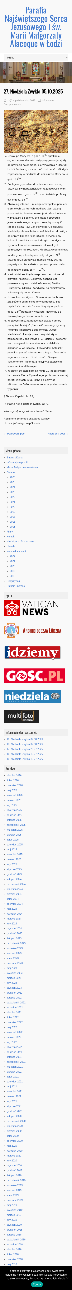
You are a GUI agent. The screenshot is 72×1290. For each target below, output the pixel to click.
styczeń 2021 (14, 1106)
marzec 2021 (14, 1096)
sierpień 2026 (14, 775)
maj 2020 (12, 1145)
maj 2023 (12, 968)
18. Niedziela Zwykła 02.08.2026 (25, 744)
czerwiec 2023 (15, 963)
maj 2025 (12, 849)
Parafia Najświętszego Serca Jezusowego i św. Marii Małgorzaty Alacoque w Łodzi (36, 26)
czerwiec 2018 (15, 1259)
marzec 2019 (14, 1214)
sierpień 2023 (14, 953)
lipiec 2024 (13, 898)
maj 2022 (12, 1027)
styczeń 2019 (14, 1224)
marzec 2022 (14, 1037)
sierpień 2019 (14, 1190)
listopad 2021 (14, 1056)
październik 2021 (16, 1061)
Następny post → (57, 433)
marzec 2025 (14, 859)
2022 (12, 497)
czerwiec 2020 (15, 1140)
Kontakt (11, 536)
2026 (12, 477)
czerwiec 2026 (15, 785)
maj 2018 (12, 1264)
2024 (12, 487)
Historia (11, 546)
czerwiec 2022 (15, 1022)
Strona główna (14, 457)
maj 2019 (12, 1205)
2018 (12, 516)
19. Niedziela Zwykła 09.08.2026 (25, 739)
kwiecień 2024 (14, 913)
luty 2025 (12, 864)
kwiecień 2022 (14, 1032)
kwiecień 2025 (14, 854)
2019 (12, 511)
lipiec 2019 (13, 1195)
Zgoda (37, 1284)
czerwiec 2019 (15, 1200)
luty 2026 (12, 805)
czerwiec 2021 (15, 1081)
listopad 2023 (14, 938)
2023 (12, 492)
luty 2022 (12, 1042)
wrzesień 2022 (15, 1007)
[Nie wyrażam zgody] (67, 1278)
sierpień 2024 (14, 894)
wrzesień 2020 (15, 1126)
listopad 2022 (14, 997)
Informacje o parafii (17, 462)
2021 (12, 502)
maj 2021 (12, 1086)
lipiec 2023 (13, 958)
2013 (12, 526)
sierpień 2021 (14, 1071)
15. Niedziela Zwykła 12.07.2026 (25, 759)
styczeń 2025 (14, 869)
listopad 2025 (14, 819)
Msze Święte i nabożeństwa (22, 467)
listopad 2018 (14, 1234)
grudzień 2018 (14, 1229)
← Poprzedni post (14, 433)
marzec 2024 (14, 918)
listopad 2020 (14, 1116)
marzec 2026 (14, 800)
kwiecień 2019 (14, 1210)
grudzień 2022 (14, 992)
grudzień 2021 (14, 1052)
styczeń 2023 (14, 987)
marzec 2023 (14, 977)
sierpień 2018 (14, 1249)
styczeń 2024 (14, 928)
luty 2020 (12, 1160)
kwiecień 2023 (14, 973)
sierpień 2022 (14, 1012)
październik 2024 (16, 884)
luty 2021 (12, 1101)
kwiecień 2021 (14, 1091)
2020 (12, 507)
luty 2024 (12, 923)
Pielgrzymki (13, 581)
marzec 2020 (14, 1155)
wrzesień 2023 (15, 948)
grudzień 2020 (14, 1111)
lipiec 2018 (13, 1254)
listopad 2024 (14, 879)
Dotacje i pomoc (16, 586)
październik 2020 (16, 1121)
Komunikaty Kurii (16, 551)
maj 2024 (12, 908)
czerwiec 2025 (15, 844)
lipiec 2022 (13, 1017)
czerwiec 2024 (15, 903)
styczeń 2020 (14, 1165)
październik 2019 (16, 1180)
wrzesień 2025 (15, 829)
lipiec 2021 (13, 1076)
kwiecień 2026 (14, 795)
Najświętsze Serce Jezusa (21, 541)
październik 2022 (16, 1002)
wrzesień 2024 (15, 889)
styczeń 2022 (14, 1047)
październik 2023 (16, 943)
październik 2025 (16, 824)
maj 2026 (12, 790)
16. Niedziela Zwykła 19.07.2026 (25, 754)
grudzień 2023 (14, 933)
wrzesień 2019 (15, 1185)
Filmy (10, 531)
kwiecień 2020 (14, 1150)
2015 (12, 521)
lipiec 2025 (13, 839)
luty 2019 (12, 1219)
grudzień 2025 (14, 815)
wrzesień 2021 (15, 1066)
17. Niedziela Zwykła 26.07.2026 (25, 749)
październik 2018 (16, 1239)
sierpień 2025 (14, 834)
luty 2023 (12, 982)
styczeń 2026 (14, 810)
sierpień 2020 (14, 1131)
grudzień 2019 (14, 1170)
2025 (12, 482)
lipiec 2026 (13, 780)
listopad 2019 (14, 1175)
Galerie (11, 472)
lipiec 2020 (13, 1135)
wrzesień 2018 (15, 1244)
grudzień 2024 (14, 874)
